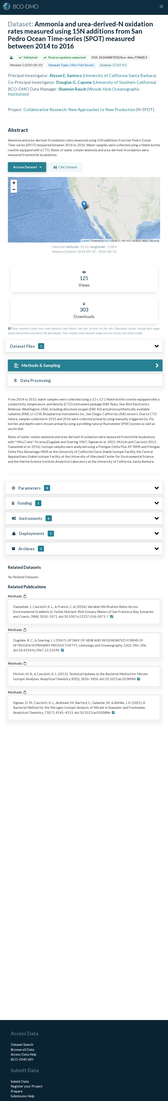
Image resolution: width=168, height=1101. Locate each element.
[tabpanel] (84, 432)
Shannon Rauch (72, 88)
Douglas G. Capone (74, 82)
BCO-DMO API (22, 1059)
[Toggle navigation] (161, 6)
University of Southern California (124, 82)
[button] (84, 205)
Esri (107, 240)
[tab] (85, 366)
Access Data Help (23, 1054)
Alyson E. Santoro (65, 75)
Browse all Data (22, 1049)
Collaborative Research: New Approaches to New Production (79, 109)
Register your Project (26, 1086)
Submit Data (20, 1081)
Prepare (17, 1091)
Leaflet (85, 240)
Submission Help (22, 1096)
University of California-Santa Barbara (119, 75)
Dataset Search (22, 1044)
